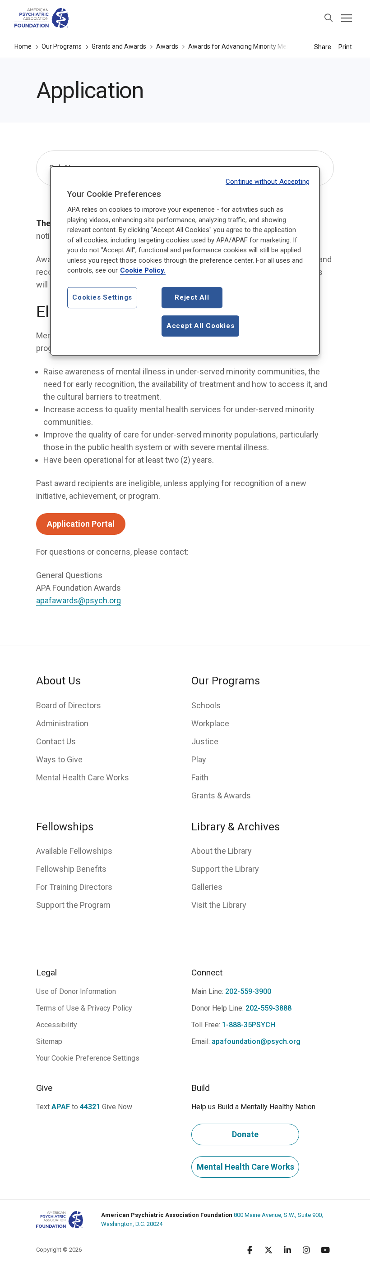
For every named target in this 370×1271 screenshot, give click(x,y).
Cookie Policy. (143, 271)
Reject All (192, 297)
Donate (245, 1134)
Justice (204, 741)
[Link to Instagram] (306, 1249)
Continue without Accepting (268, 182)
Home (23, 46)
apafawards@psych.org (78, 600)
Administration (62, 723)
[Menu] (347, 18)
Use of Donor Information (76, 991)
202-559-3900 (248, 991)
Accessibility (56, 1024)
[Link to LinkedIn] (287, 1249)
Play (198, 759)
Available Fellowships (74, 851)
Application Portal (81, 523)
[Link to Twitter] (268, 1249)
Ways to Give (59, 759)
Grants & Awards (221, 795)
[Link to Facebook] (249, 1249)
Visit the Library (218, 905)
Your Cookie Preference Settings (87, 1058)
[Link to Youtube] (325, 1249)
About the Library (221, 851)
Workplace (210, 723)
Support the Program (73, 905)
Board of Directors (68, 705)
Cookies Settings (102, 297)
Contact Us (56, 741)
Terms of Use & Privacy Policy (84, 1008)
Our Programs (62, 46)
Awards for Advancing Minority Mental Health (252, 46)
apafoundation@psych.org (256, 1041)
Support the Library (225, 869)
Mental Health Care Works (82, 777)
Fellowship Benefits (71, 869)
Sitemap (49, 1041)
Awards (167, 46)
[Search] (328, 18)
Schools (206, 705)
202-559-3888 (268, 1008)
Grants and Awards (119, 46)
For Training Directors (74, 887)
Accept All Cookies (200, 326)
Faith (199, 777)
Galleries (206, 887)
